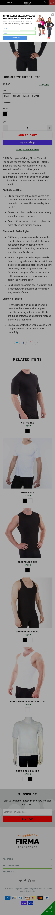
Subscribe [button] (15, 37)
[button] (52, 14)
